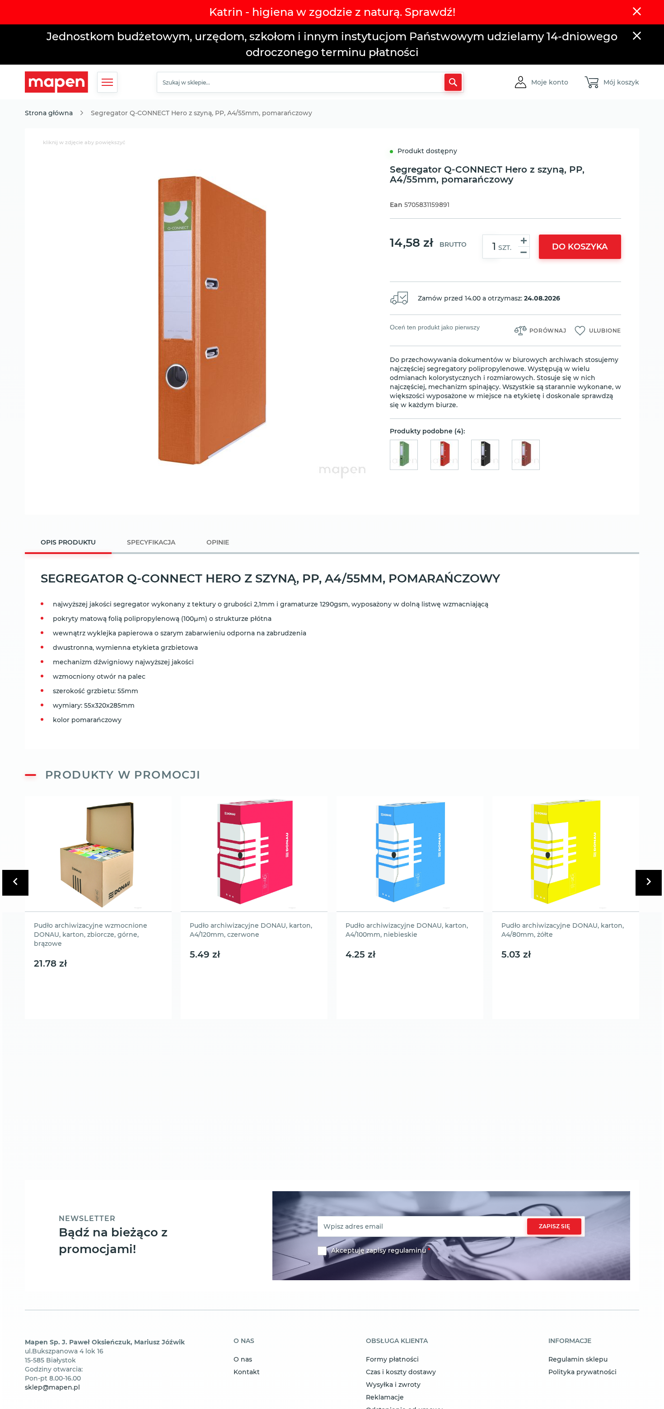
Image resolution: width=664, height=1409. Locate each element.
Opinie (217, 542)
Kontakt (247, 1372)
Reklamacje (385, 1397)
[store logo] (56, 82)
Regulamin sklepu (578, 1359)
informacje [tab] (569, 1341)
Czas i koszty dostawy (401, 1372)
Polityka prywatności (582, 1372)
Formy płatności (392, 1359)
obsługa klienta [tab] (397, 1341)
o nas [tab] (244, 1341)
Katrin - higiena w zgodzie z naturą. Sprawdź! (332, 12)
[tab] (68, 543)
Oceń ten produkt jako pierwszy (435, 327)
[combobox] (310, 82)
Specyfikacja (151, 542)
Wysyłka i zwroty (393, 1385)
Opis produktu (68, 542)
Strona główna (49, 113)
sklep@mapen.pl (52, 1387)
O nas (243, 1359)
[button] (549, 82)
